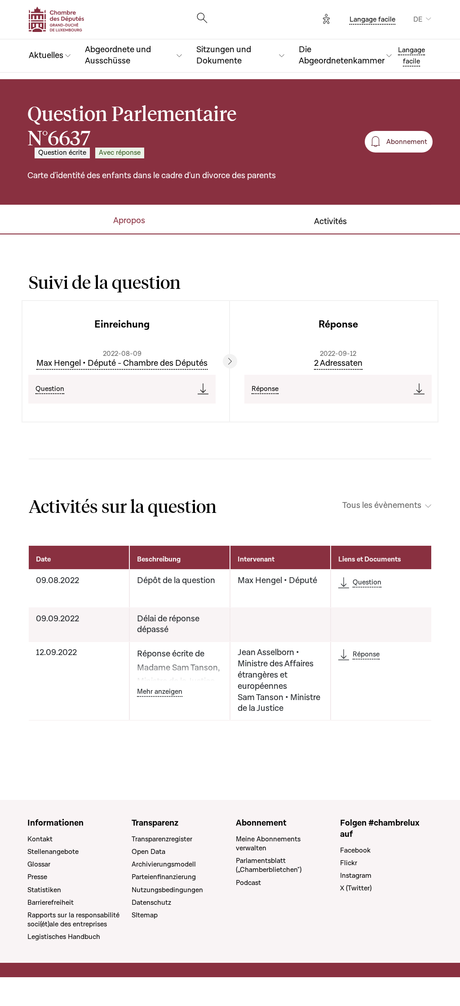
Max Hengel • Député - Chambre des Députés (122, 363)
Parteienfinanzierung (164, 876)
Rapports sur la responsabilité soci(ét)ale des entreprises (73, 920)
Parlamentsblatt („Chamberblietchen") (268, 865)
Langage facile (372, 19)
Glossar (38, 864)
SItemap (145, 915)
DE (417, 19)
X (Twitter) (356, 888)
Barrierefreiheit (50, 902)
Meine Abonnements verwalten (268, 844)
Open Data (148, 851)
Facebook (355, 850)
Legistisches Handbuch (63, 936)
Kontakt (40, 839)
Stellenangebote (53, 851)
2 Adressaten (338, 363)
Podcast (248, 882)
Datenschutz (151, 902)
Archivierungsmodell (164, 864)
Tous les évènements (381, 505)
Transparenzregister (162, 839)
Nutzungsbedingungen (167, 889)
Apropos (129, 221)
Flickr (348, 862)
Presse (37, 876)
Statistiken (44, 889)
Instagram (356, 875)
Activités (330, 221)
